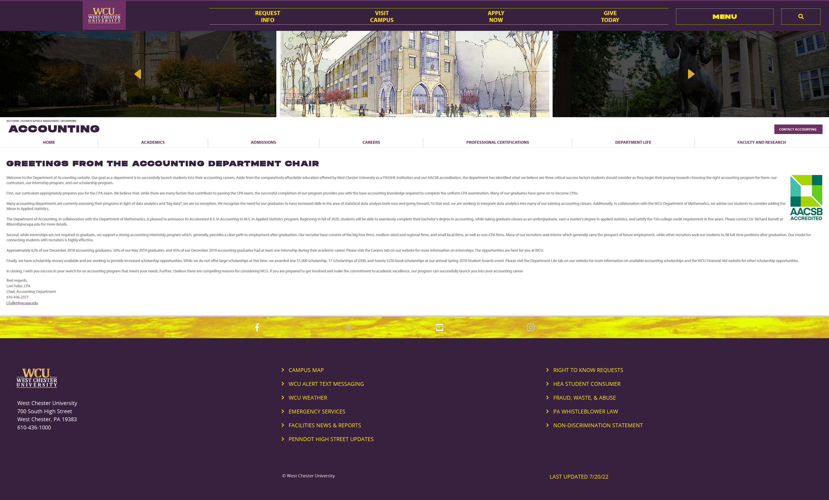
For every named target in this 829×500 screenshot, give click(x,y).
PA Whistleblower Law (585, 411)
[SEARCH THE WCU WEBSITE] (801, 16)
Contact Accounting (798, 129)
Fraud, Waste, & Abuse (584, 397)
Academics (153, 142)
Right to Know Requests (588, 370)
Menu (725, 17)
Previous (138, 74)
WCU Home (12, 120)
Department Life (633, 142)
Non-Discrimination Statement (598, 425)
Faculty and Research (761, 142)
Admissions (263, 142)
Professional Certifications (497, 142)
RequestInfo (267, 16)
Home (49, 142)
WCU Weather (308, 397)
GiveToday (610, 16)
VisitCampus (382, 16)
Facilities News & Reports (325, 425)
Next (691, 74)
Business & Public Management (40, 120)
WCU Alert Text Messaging (326, 383)
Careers (371, 142)
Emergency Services (317, 411)
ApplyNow (496, 16)
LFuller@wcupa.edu (22, 302)
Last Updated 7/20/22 (579, 476)
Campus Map (306, 370)
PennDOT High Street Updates (331, 439)
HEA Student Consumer (586, 383)
